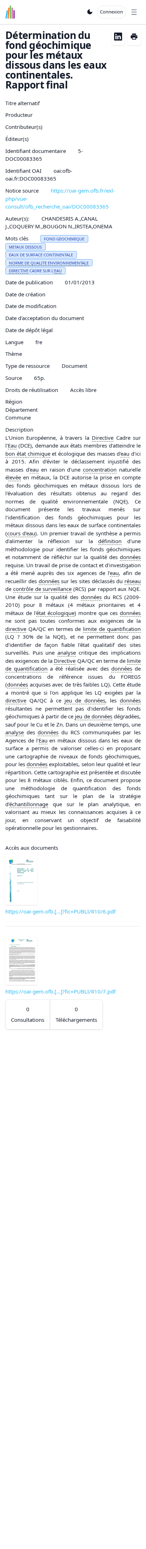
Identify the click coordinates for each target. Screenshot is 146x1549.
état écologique (55, 612)
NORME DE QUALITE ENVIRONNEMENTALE (49, 263)
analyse (66, 652)
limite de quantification (112, 628)
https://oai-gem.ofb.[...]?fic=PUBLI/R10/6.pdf (60, 911)
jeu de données (84, 700)
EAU (58, 270)
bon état (15, 453)
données (130, 556)
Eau (12, 445)
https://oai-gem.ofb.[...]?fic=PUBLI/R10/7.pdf (60, 991)
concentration (100, 469)
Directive (102, 437)
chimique (38, 453)
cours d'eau (21, 533)
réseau (132, 581)
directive (15, 628)
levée (14, 477)
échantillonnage (28, 804)
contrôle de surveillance (42, 588)
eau (124, 453)
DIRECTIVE (18, 270)
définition (110, 541)
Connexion (111, 11)
